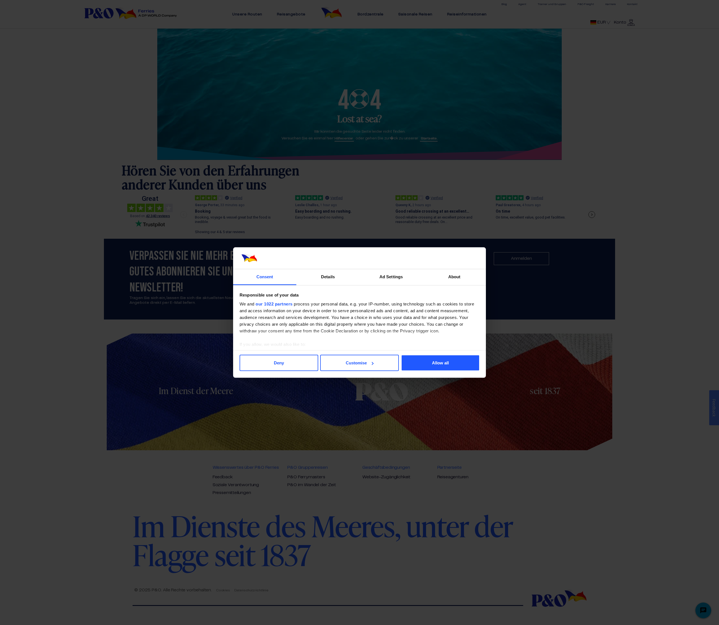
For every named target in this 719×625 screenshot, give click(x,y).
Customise (356, 362)
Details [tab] (328, 276)
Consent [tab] (264, 276)
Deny (279, 362)
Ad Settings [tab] (391, 276)
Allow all (440, 362)
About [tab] (454, 276)
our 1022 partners (274, 303)
